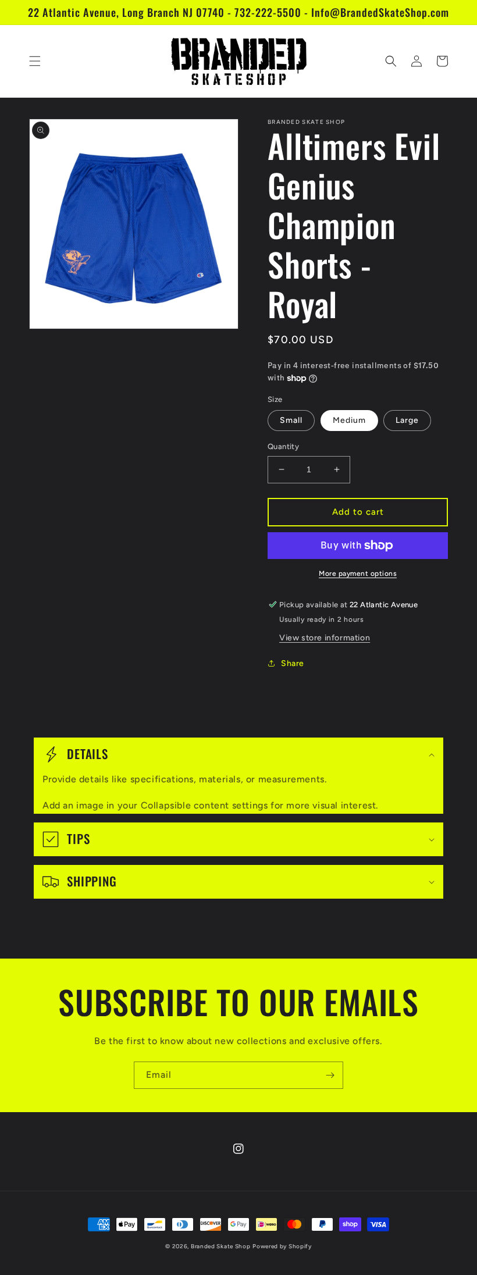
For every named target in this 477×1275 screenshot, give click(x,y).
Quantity (283, 446)
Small (291, 420)
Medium (349, 420)
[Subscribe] (330, 1075)
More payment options (358, 573)
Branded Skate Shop (221, 1246)
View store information (324, 638)
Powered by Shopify (282, 1246)
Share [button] (292, 663)
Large (407, 420)
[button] (35, 61)
